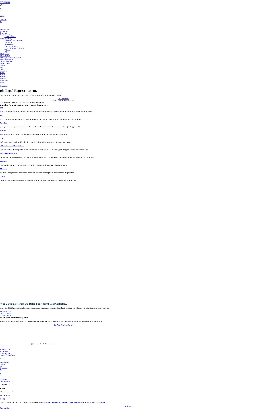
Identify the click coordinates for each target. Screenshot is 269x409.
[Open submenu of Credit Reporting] (12, 35)
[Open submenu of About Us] (3, 69)
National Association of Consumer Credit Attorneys (62, 402)
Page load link (4, 408)
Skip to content (5, 1)
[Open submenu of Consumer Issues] (8, 29)
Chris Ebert (21, 102)
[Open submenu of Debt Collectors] (11, 39)
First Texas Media (98, 402)
